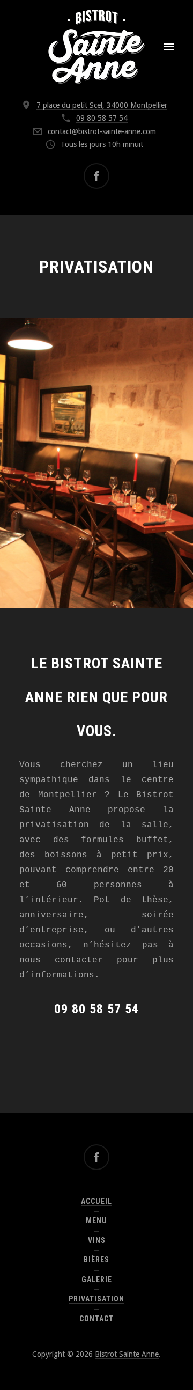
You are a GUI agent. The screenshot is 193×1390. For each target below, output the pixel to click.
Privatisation (96, 1299)
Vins (97, 1240)
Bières (96, 1259)
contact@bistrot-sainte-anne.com (102, 131)
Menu (96, 1220)
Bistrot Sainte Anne (127, 1354)
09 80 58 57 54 (102, 118)
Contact (96, 1318)
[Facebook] (96, 176)
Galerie (96, 1279)
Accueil (96, 1201)
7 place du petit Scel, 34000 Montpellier (101, 105)
